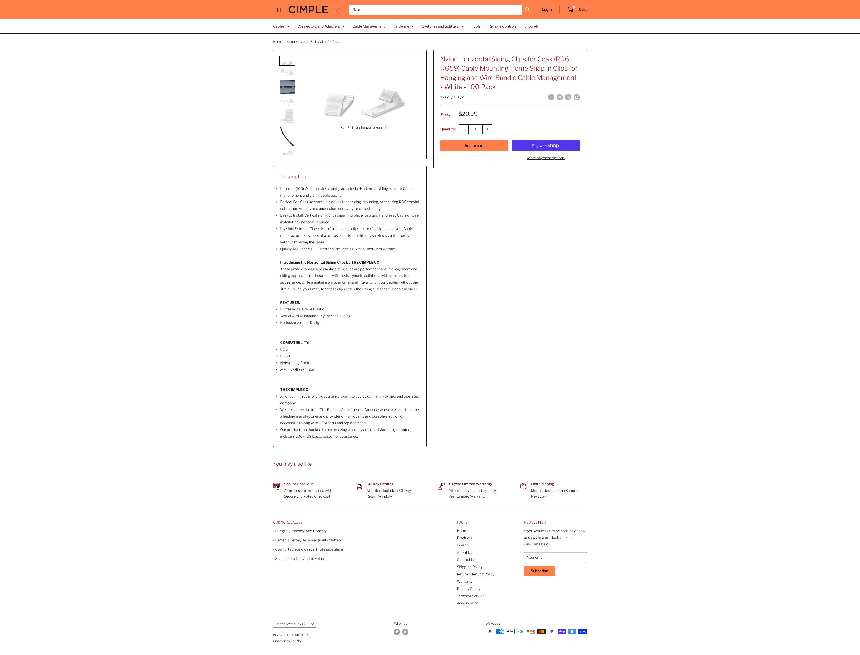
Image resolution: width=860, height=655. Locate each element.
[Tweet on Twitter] (568, 97)
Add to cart (474, 146)
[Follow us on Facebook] (397, 632)
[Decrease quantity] (463, 129)
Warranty (464, 581)
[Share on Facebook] (551, 97)
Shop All (531, 26)
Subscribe (539, 571)
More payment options (546, 158)
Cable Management (369, 26)
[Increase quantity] (487, 129)
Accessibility (467, 603)
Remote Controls (502, 26)
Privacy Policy (468, 589)
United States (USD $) (291, 624)
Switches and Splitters (440, 26)
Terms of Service (470, 596)
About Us (464, 552)
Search (463, 545)
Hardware (401, 26)
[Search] (527, 10)
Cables (279, 26)
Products (464, 538)
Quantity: (448, 129)
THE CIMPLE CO (452, 97)
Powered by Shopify (287, 641)
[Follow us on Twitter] (405, 632)
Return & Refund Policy (475, 574)
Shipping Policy (469, 567)
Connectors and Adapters (318, 26)
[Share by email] (577, 97)
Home (277, 41)
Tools (476, 26)
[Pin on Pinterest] (560, 97)
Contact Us (466, 560)
